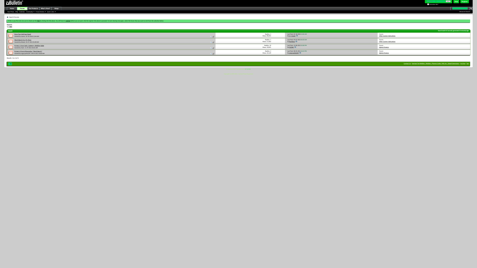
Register (465, 1)
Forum (22, 8)
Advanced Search (464, 11)
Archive (462, 63)
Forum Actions (40, 12)
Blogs (57, 8)
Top (467, 63)
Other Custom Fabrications (387, 36)
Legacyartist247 (26, 53)
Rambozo (292, 41)
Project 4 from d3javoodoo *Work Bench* (28, 51)
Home (12, 8)
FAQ (16, 12)
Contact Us (407, 63)
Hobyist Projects (384, 47)
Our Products (33, 8)
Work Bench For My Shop (22, 40)
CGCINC (291, 47)
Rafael (23, 42)
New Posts (10, 12)
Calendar (22, 12)
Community (29, 12)
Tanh (22, 48)
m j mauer (292, 36)
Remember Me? (433, 4)
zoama (23, 36)
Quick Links (50, 12)
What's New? (45, 8)
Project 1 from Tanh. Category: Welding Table (29, 46)
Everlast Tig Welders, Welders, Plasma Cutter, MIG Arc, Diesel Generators (435, 63)
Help (456, 1)
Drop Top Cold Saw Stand (22, 34)
